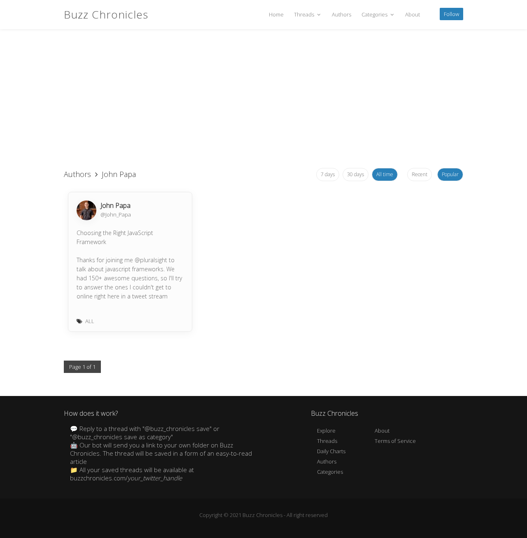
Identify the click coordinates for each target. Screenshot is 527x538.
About (412, 14)
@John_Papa (115, 214)
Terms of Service (395, 441)
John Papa (115, 205)
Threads (304, 14)
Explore (326, 430)
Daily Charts (331, 451)
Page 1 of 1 (82, 366)
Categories (375, 14)
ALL (89, 321)
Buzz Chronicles (106, 14)
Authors (341, 14)
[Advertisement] (263, 98)
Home (276, 14)
